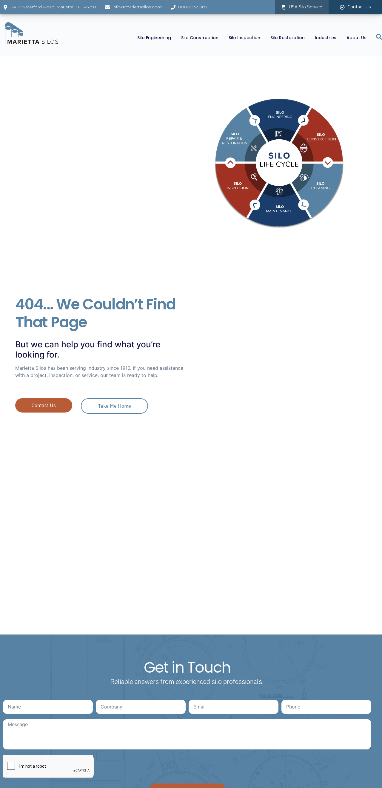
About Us (356, 38)
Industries (325, 38)
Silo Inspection (244, 38)
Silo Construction (199, 38)
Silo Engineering (154, 38)
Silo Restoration (287, 38)
